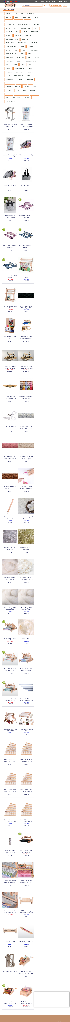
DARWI (15, 28)
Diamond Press (25, 28)
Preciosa (19, 61)
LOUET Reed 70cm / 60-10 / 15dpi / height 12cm (26, 700)
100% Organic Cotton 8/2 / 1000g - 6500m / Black (26, 307)
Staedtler (20, 79)
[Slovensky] (13, 1)
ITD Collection (10, 42)
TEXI (30, 83)
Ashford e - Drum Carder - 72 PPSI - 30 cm (26, 1003)
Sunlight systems (59, 1021)
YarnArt (27, 97)
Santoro (8, 68)
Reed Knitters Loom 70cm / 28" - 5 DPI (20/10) (26, 761)
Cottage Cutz (10, 24)
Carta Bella (18, 20)
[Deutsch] (11, 1)
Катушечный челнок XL (10, 971)
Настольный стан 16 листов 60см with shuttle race (10, 639)
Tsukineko (9, 90)
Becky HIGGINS (27, 17)
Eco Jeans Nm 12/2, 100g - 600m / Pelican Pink (10, 458)
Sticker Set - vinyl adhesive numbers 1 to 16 (10, 942)
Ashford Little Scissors (10, 426)
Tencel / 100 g (26, 638)
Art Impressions (31, 13)
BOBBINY (37, 17)
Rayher (23, 64)
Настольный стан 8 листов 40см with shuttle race (26, 670)
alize (15, 13)
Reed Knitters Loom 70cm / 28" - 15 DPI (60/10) (26, 791)
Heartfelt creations (12, 39)
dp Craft (8, 35)
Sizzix (28, 75)
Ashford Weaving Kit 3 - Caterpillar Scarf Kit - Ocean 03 (26, 126)
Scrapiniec (30, 72)
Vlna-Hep (8, 94)
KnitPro (30, 46)
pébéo (29, 57)
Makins (24, 50)
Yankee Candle (17, 97)
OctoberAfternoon (11, 53)
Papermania (20, 57)
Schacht (30, 68)
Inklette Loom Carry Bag (26, 155)
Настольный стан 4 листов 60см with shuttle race (10, 670)
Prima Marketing (31, 61)
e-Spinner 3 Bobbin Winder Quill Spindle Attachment (26, 488)
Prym (7, 64)
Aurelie (17, 17)
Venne (24, 90)
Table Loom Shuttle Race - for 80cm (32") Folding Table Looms (10, 882)
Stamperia (30, 79)
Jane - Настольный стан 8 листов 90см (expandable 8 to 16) (26, 338)
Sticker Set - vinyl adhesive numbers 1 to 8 (26, 912)
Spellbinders (10, 79)
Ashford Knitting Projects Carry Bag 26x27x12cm (10, 217)
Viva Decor (33, 90)
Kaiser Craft (33, 42)
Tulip (17, 90)
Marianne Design (35, 50)
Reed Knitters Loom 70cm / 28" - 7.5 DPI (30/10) (10, 761)
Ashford (8, 17)
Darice (8, 28)
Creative (36, 24)
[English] (8, 1)
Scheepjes (9, 72)
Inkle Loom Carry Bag (10, 185)
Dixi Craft (9, 31)
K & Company (22, 42)
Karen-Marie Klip (11, 46)
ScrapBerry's (19, 72)
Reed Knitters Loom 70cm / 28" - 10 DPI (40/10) (26, 821)
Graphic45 (28, 35)
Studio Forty (10, 83)
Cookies (54, 1021)
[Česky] (5, 1)
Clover (28, 20)
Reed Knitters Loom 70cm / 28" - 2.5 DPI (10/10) (10, 791)
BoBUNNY (8, 20)
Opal (22, 53)
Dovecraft (34, 31)
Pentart (37, 57)
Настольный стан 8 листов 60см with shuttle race (10, 700)
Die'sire (36, 28)
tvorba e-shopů (67, 1021)
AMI (22, 13)
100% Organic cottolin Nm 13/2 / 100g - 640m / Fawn (10, 488)
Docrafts (24, 31)
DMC (17, 31)
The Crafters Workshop (13, 86)
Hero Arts (25, 39)
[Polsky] (16, 1)
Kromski (8, 50)
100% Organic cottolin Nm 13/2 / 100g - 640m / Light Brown (26, 458)
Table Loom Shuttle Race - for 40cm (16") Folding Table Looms (10, 912)
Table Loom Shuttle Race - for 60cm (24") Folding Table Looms (26, 882)
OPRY (29, 53)
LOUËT (16, 50)
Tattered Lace (21, 83)
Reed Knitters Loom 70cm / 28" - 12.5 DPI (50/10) (10, 821)
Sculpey (8, 75)
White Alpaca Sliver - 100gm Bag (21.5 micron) (10, 579)
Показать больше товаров (22, 1013)
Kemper (22, 46)
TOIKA (35, 86)
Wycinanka (34, 94)
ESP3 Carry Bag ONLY (26, 185)
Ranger (15, 64)
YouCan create (10, 101)
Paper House (9, 57)
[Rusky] (19, 1)
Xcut (7, 97)
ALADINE (8, 13)
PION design (9, 61)
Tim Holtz (27, 86)
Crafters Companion (24, 24)
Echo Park (18, 35)
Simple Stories (18, 75)
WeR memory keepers (21, 94)
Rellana (31, 64)
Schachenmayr (19, 68)
